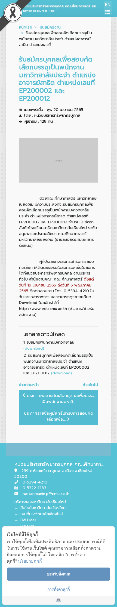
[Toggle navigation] (108, 11)
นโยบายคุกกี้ (30, 561)
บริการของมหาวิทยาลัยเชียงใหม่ (40, 502)
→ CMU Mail (25, 520)
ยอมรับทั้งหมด (58, 574)
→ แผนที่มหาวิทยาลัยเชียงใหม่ (38, 514)
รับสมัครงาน (50, 27)
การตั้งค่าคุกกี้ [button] (58, 589)
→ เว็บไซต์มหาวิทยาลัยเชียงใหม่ (40, 508)
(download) (33, 348)
